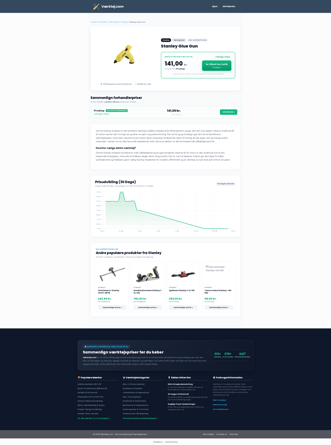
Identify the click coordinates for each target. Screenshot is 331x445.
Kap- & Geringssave (132, 397)
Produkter (103, 22)
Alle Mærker (229, 6)
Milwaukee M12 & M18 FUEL (91, 397)
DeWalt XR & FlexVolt (87, 392)
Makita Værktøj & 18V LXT (89, 384)
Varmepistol (114, 22)
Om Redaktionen (221, 409)
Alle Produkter (219, 400)
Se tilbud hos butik (217, 65)
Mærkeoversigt (220, 405)
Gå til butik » (229, 112)
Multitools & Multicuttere (134, 401)
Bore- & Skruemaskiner (134, 384)
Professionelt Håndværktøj (135, 413)
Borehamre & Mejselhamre (135, 405)
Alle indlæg (208, 434)
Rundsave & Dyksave (132, 388)
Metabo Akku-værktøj (88, 413)
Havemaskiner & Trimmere (136, 409)
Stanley (124, 22)
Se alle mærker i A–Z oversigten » (94, 418)
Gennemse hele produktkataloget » (140, 418)
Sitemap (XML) (171, 442)
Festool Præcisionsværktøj (90, 401)
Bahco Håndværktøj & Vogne (91, 405)
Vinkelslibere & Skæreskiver (136, 392)
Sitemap (234, 434)
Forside (94, 22)
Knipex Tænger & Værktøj (90, 409)
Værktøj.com (112, 6)
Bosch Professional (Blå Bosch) (92, 388)
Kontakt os (221, 434)
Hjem (214, 6)
